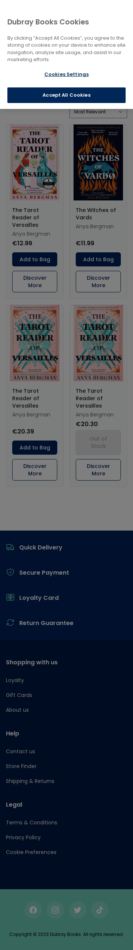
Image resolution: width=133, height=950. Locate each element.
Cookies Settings (66, 74)
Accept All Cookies (66, 95)
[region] (66, 54)
